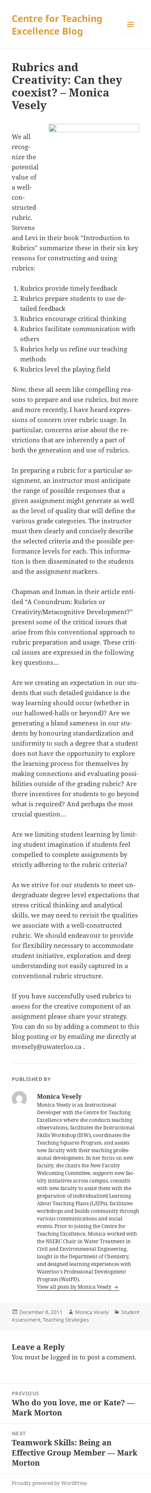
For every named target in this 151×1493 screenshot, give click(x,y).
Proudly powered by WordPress (49, 1483)
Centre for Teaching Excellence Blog (57, 24)
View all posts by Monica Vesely (75, 1286)
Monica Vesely (92, 1312)
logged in (64, 1357)
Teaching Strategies (66, 1319)
